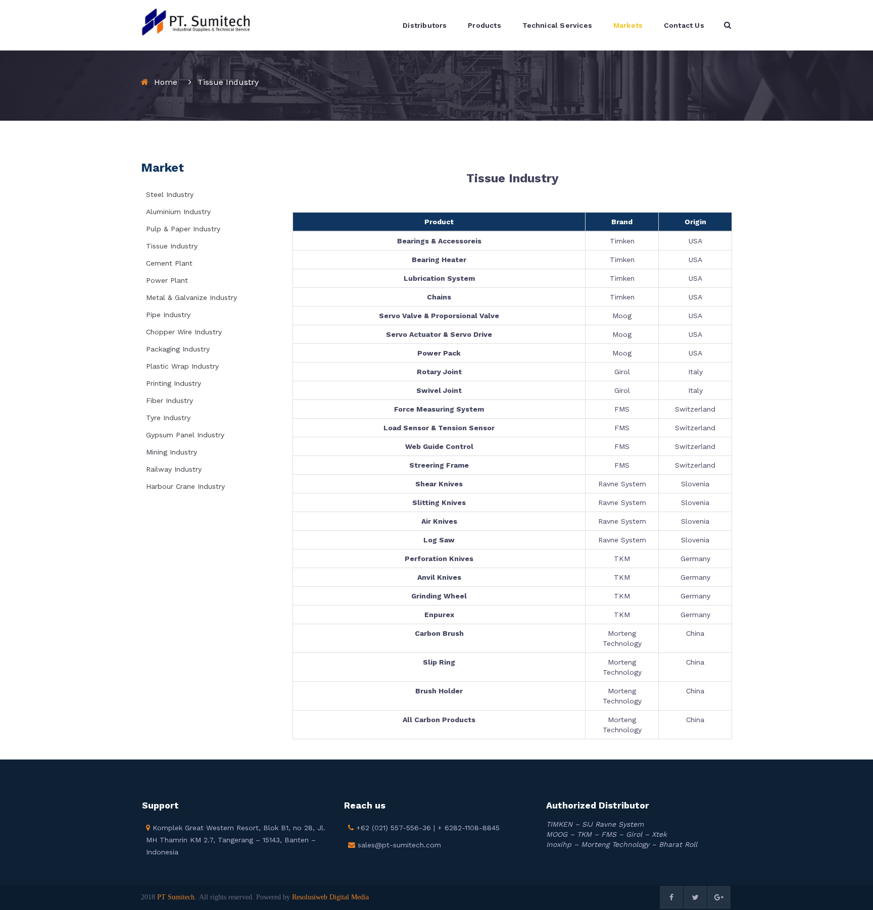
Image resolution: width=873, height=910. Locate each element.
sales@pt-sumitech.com (398, 845)
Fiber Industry (169, 400)
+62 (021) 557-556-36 (392, 828)
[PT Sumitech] (196, 22)
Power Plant (167, 280)
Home (165, 82)
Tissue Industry (172, 246)
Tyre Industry (168, 418)
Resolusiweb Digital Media (330, 897)
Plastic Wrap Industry (182, 366)
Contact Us (684, 25)
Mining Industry (171, 452)
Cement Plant (169, 263)
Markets (628, 25)
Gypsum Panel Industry (185, 435)
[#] (671, 897)
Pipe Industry (168, 315)
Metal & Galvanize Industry (191, 297)
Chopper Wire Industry (184, 332)
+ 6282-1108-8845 (469, 828)
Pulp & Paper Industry (183, 229)
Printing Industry (173, 383)
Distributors (425, 25)
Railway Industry (174, 469)
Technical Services (557, 25)
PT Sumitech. (177, 897)
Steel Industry (169, 194)
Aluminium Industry (178, 212)
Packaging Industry (178, 349)
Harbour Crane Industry (185, 486)
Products (484, 25)
